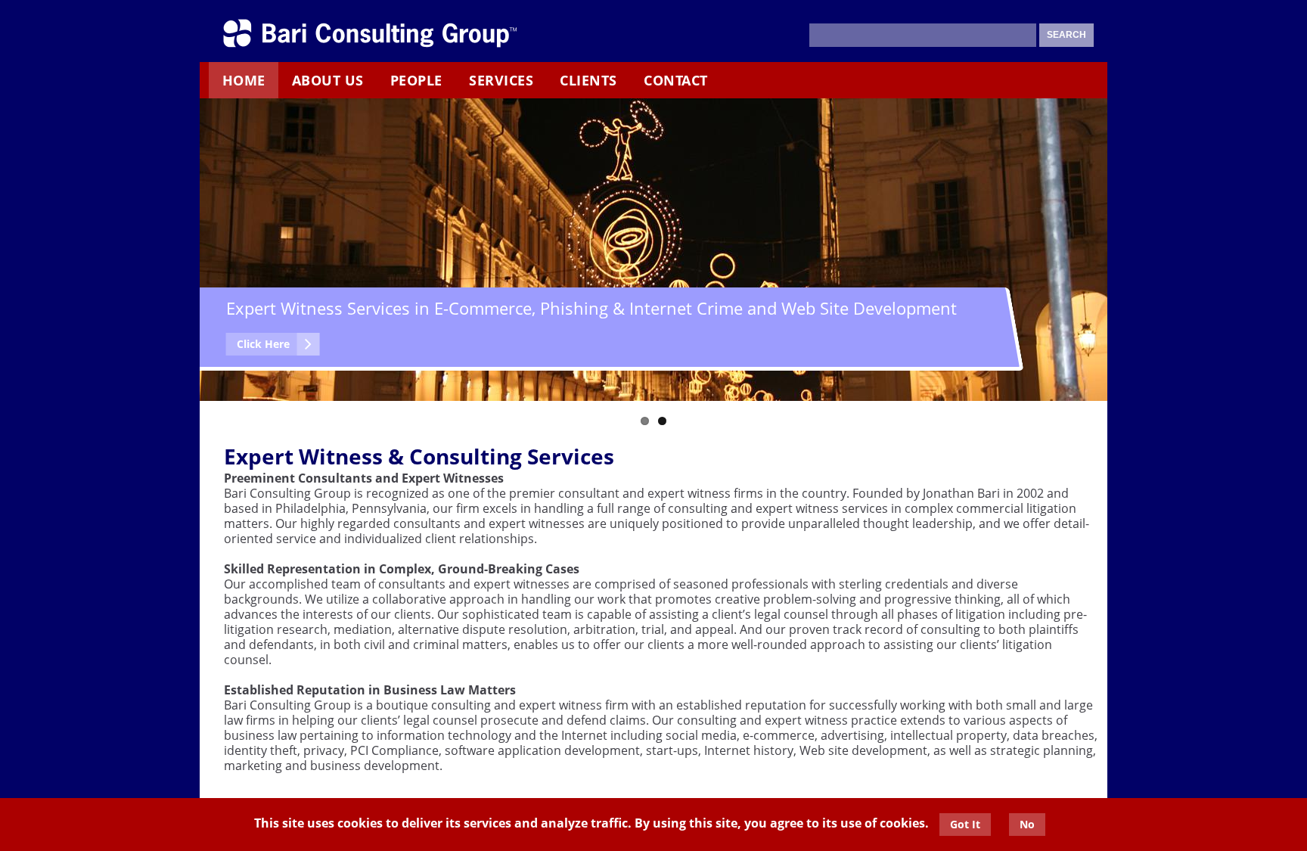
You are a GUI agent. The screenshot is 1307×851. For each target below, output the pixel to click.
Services (501, 80)
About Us (328, 80)
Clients (588, 80)
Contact (676, 80)
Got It (965, 824)
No (1027, 824)
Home (243, 80)
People (416, 80)
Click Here (263, 344)
